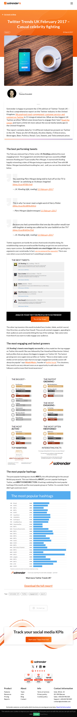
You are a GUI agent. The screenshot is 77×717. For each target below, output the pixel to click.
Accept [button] (36, 714)
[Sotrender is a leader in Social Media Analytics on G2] (28, 679)
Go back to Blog (10, 14)
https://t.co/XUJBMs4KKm (24, 206)
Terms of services (43, 692)
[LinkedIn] (40, 667)
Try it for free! (40, 319)
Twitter (24, 594)
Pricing (6, 697)
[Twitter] (33, 667)
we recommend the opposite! (46, 251)
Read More (44, 714)
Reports (7, 32)
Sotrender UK (14, 594)
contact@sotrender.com (62, 701)
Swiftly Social (51, 362)
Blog (22, 697)
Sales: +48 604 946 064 (62, 697)
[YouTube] (44, 667)
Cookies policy (42, 697)
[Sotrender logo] (38, 663)
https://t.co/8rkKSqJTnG (23, 230)
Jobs (22, 694)
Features (7, 692)
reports (43, 594)
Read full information (63, 707)
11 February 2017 (45, 189)
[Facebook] (36, 667)
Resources (7, 694)
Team (22, 692)
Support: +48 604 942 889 (63, 699)
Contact (23, 699)
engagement (33, 594)
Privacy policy (42, 694)
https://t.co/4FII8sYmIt (22, 184)
